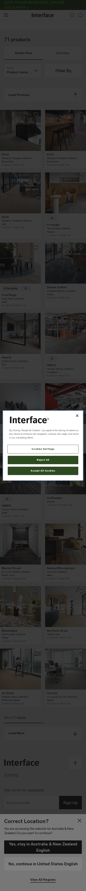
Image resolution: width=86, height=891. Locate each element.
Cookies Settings (43, 449)
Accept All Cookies (43, 470)
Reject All (43, 459)
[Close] (77, 415)
